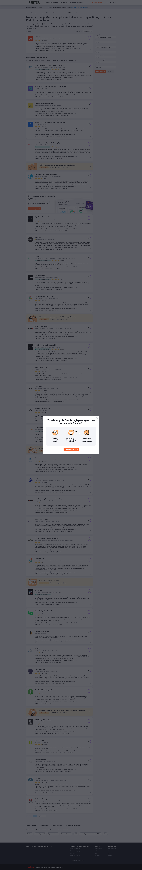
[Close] (97, 418)
